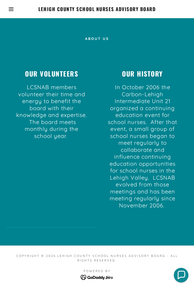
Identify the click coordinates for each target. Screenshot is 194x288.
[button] (9, 9)
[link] (97, 9)
